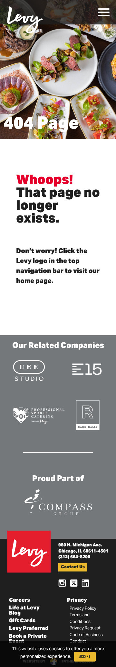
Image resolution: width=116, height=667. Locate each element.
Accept (85, 656)
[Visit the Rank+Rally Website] (88, 415)
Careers (19, 600)
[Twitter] (74, 583)
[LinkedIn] (85, 583)
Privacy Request (85, 628)
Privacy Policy (83, 608)
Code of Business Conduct (86, 638)
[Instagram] (62, 583)
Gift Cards (22, 621)
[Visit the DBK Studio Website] (29, 370)
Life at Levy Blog (24, 611)
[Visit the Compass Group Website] (58, 501)
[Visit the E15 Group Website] (87, 369)
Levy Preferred (28, 628)
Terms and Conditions (80, 618)
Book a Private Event (28, 639)
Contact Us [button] (73, 567)
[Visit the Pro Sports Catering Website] (38, 415)
